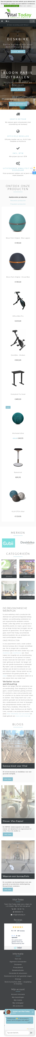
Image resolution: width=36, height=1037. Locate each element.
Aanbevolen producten (18, 197)
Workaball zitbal (18, 433)
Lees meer (18, 51)
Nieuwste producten (18, 200)
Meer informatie (18, 104)
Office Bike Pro (18, 316)
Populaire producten (18, 204)
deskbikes (6, 653)
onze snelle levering (23, 716)
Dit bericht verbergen (11, 6)
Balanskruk (18, 472)
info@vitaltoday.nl (19, 915)
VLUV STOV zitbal (18, 511)
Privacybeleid (18, 967)
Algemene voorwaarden (18, 962)
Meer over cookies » (26, 6)
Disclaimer (18, 964)
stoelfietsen (17, 653)
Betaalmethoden (18, 970)
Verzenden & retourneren (18, 973)
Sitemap (18, 979)
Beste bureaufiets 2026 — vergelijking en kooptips (18, 983)
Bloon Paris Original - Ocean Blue (18, 277)
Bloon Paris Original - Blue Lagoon (18, 238)
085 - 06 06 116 (19, 909)
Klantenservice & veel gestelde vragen (18, 976)
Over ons (18, 959)
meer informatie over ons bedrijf (18, 714)
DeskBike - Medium (18, 355)
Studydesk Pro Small (18, 394)
